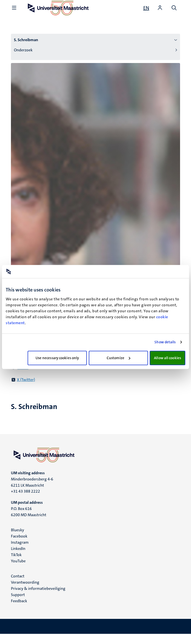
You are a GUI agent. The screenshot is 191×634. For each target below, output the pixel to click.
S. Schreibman (26, 39)
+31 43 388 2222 (25, 491)
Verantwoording (25, 582)
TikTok (16, 554)
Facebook (19, 536)
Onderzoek (23, 50)
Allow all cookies (167, 357)
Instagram (20, 542)
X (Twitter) (26, 379)
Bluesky (17, 530)
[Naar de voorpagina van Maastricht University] (95, 455)
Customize (115, 357)
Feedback (19, 600)
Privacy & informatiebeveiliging (38, 588)
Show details (165, 342)
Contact (17, 576)
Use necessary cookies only (57, 357)
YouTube (18, 561)
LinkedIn (18, 548)
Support (18, 594)
